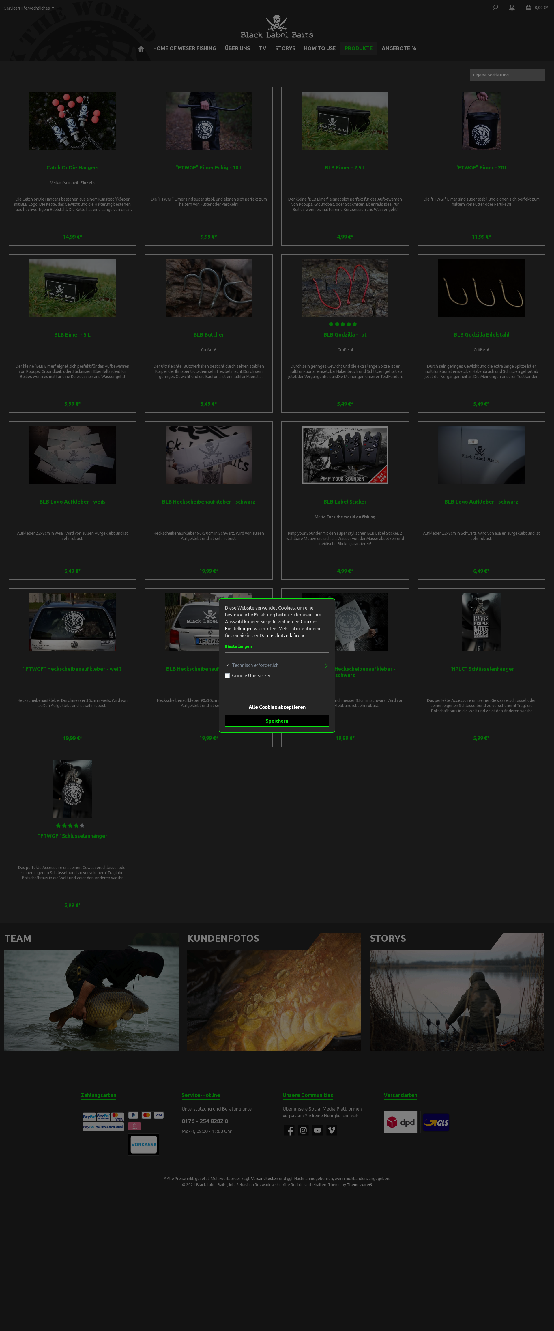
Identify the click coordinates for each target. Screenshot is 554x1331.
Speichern (277, 721)
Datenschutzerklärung (283, 635)
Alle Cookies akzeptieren (277, 707)
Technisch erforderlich (255, 665)
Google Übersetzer (251, 675)
